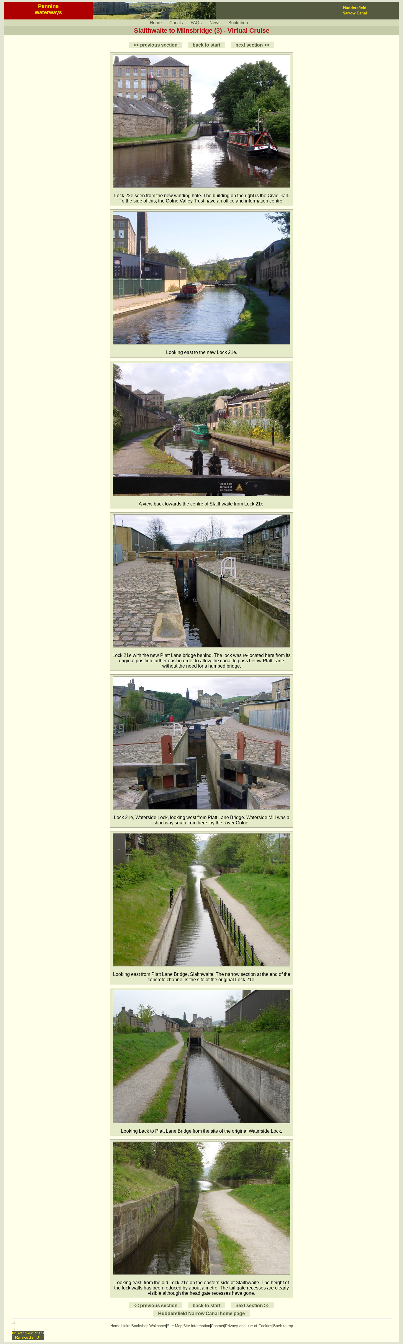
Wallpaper (157, 1326)
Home (156, 22)
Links (125, 1326)
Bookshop (238, 22)
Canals (176, 22)
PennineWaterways (48, 9)
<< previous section (156, 44)
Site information (196, 1326)
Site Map (174, 1326)
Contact (217, 1326)
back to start (206, 44)
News (215, 22)
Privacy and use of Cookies (248, 1326)
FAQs (196, 22)
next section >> (252, 44)
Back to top (283, 1326)
